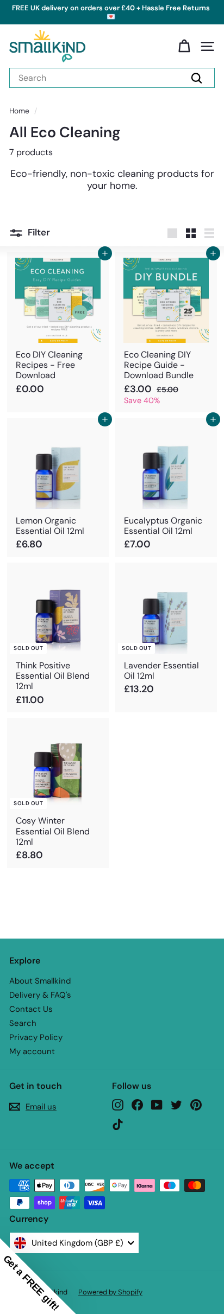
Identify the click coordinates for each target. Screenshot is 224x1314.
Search (22, 1023)
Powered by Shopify (110, 1292)
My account (32, 1051)
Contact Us (31, 1009)
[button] (38, 1276)
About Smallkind (40, 980)
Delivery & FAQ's (40, 995)
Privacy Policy (36, 1037)
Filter (39, 232)
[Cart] (184, 46)
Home (19, 111)
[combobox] (112, 78)
